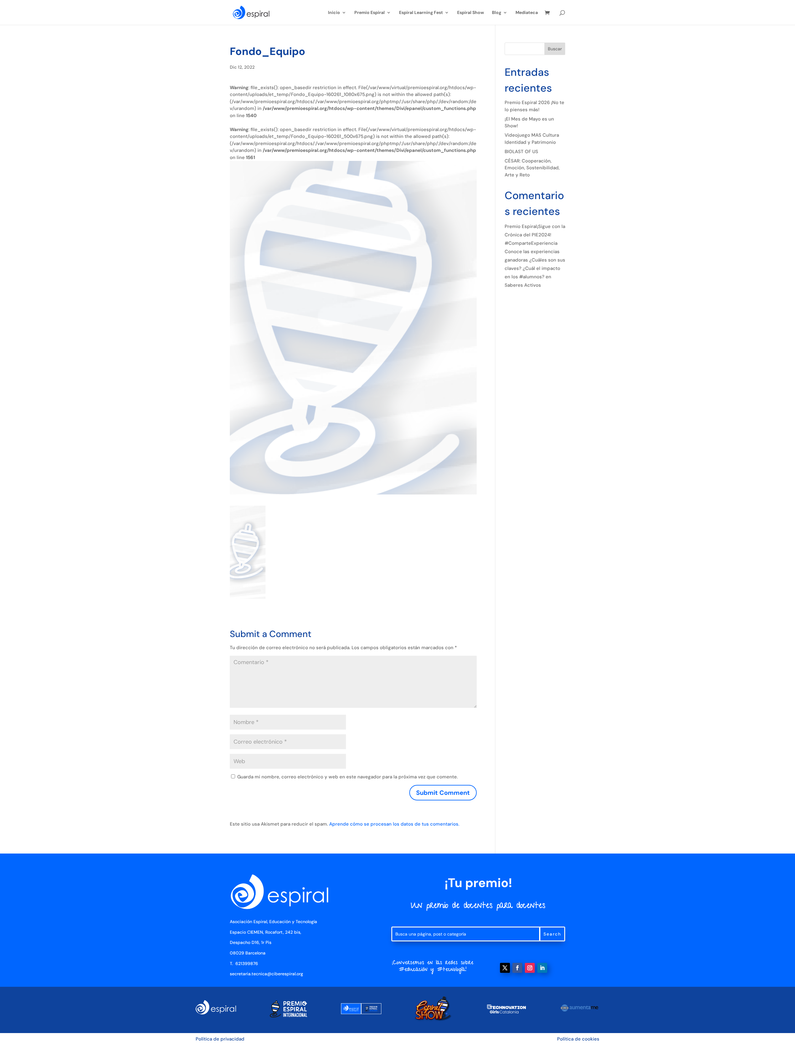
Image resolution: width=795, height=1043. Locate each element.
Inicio (334, 12)
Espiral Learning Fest (421, 12)
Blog (496, 12)
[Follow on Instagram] (530, 968)
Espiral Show (470, 12)
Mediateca (527, 12)
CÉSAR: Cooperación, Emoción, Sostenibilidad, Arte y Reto (532, 168)
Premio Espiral (369, 12)
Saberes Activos (523, 285)
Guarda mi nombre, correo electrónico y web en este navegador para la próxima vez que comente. (347, 777)
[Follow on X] (505, 968)
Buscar (555, 49)
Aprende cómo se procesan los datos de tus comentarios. (394, 824)
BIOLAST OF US (521, 151)
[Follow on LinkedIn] (542, 968)
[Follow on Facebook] (517, 968)
